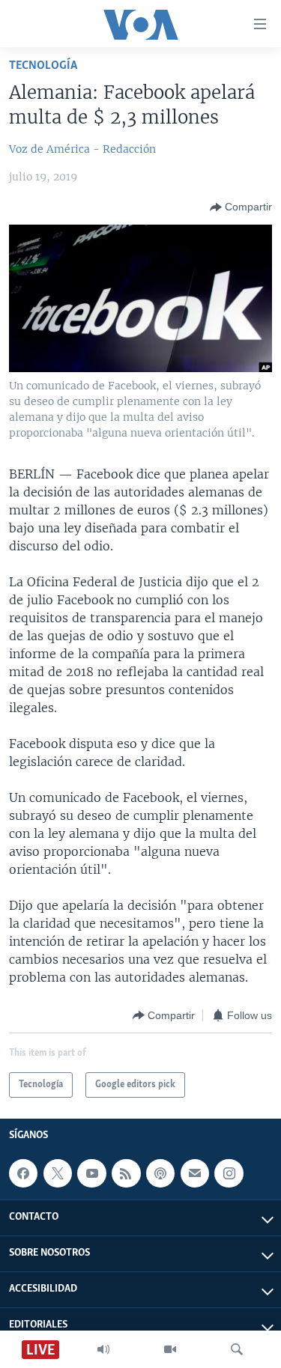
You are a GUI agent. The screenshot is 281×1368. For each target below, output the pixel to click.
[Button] (241, 207)
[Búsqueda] (236, 1349)
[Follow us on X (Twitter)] (57, 1173)
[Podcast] (160, 1173)
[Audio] (103, 1349)
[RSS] (126, 1173)
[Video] (170, 1349)
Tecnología (43, 65)
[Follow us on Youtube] (91, 1173)
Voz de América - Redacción (82, 149)
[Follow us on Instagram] (228, 1173)
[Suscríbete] (195, 1173)
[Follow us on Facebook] (23, 1173)
